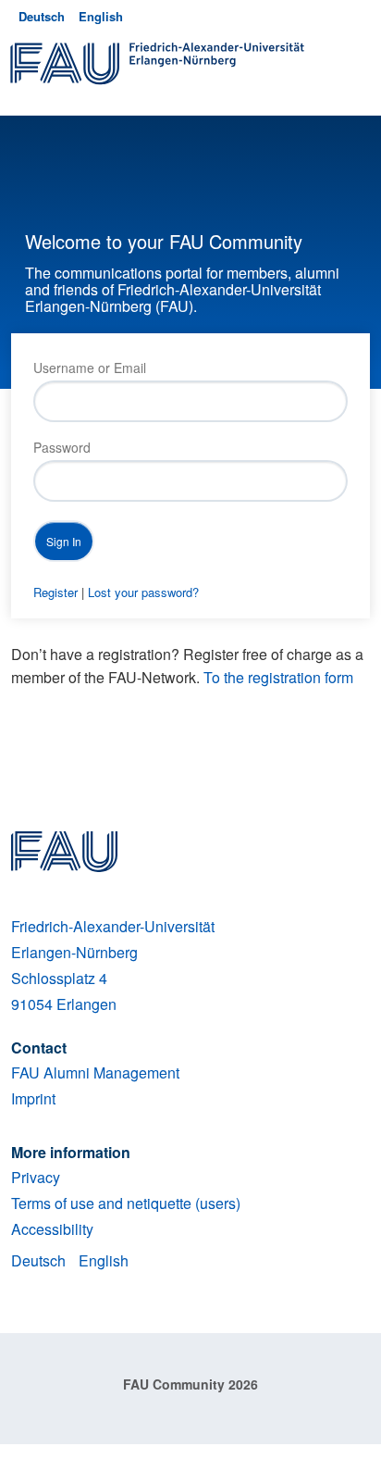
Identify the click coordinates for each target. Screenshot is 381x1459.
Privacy (35, 1177)
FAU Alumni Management (95, 1072)
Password (62, 447)
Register (55, 592)
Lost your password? (143, 592)
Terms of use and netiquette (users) (125, 1203)
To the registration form (278, 677)
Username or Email (89, 367)
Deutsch (41, 16)
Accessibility (52, 1229)
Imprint (33, 1098)
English (101, 16)
